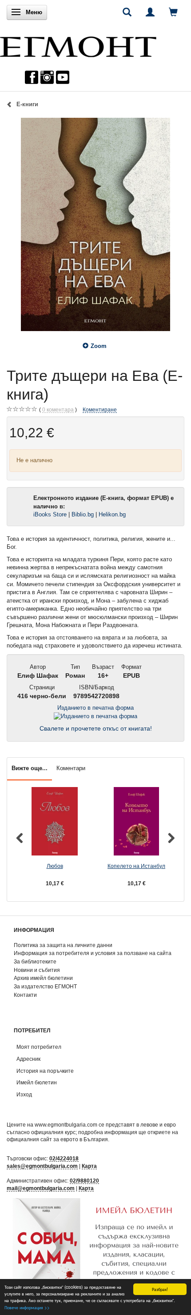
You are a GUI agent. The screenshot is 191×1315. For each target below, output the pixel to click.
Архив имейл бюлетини (43, 978)
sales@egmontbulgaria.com (42, 1166)
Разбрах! (160, 1289)
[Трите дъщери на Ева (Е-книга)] (95, 224)
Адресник (28, 1059)
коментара (58, 409)
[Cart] (173, 12)
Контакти (25, 995)
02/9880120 (84, 1180)
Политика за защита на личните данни (63, 945)
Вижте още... (30, 768)
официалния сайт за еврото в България (57, 1139)
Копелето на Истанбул (136, 866)
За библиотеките (35, 961)
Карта (89, 1166)
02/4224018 (64, 1158)
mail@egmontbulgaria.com (41, 1188)
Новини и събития (37, 970)
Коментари (70, 768)
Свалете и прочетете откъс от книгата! (96, 728)
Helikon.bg (112, 514)
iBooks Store (50, 514)
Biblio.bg (83, 514)
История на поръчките (45, 1071)
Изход (24, 1094)
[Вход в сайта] (150, 12)
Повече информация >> (27, 1307)
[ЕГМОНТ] (78, 45)
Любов (55, 866)
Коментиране (100, 409)
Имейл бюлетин (36, 1082)
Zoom (99, 346)
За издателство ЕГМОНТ (45, 986)
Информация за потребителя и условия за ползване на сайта (92, 953)
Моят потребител (38, 1047)
